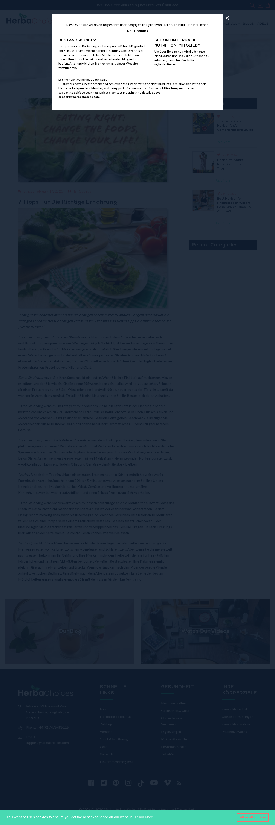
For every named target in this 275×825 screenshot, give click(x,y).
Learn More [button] (144, 817)
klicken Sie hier (94, 63)
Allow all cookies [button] (253, 817)
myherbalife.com (165, 64)
